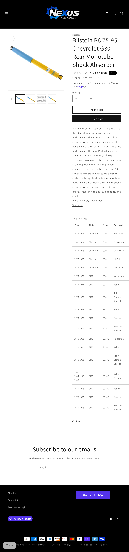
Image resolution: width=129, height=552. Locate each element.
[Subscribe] (89, 467)
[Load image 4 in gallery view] (52, 99)
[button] (6, 13)
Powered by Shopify (38, 545)
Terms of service (85, 545)
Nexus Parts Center (22, 545)
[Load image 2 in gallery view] (30, 99)
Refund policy (55, 545)
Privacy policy (70, 545)
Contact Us (13, 500)
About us (12, 493)
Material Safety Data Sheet (87, 200)
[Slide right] (61, 99)
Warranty (77, 205)
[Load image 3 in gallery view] (41, 99)
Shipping (76, 77)
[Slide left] (11, 99)
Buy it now (97, 118)
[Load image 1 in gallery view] (20, 99)
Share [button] (78, 421)
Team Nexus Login (17, 507)
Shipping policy (101, 545)
